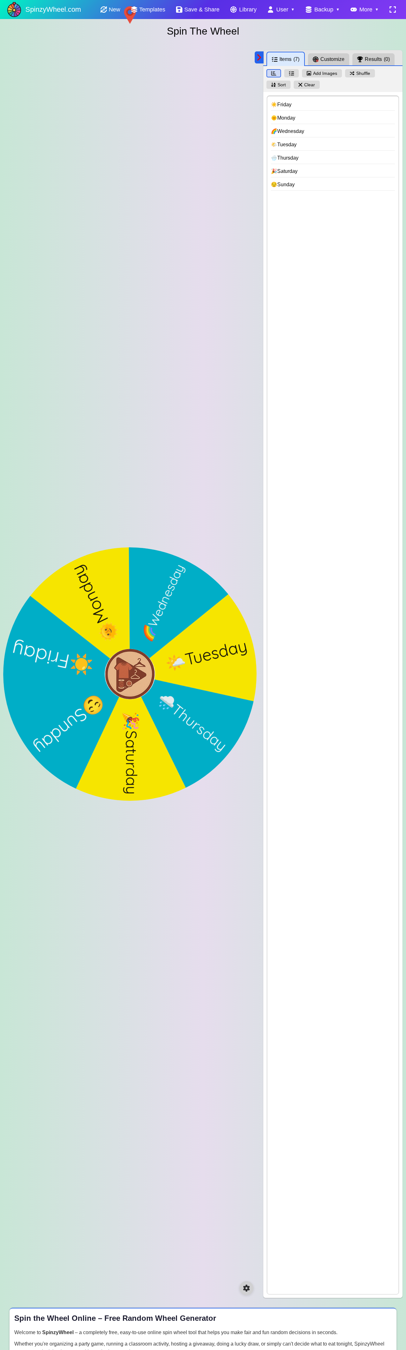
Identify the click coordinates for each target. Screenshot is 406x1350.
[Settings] (246, 1288)
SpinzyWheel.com (53, 9)
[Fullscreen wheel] (393, 9)
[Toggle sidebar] (259, 57)
